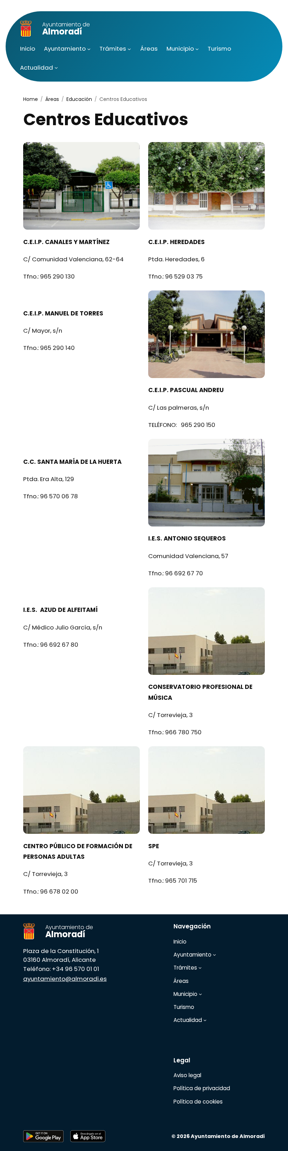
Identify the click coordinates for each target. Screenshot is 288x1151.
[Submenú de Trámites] (129, 49)
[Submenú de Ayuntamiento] (89, 49)
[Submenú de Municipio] (197, 49)
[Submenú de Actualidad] (56, 67)
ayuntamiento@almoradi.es (65, 978)
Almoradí (66, 29)
